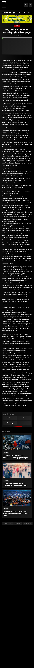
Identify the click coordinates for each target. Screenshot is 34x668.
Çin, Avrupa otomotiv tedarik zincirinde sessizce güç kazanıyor (15, 457)
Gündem (17, 25)
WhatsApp (10, 423)
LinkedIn (10, 418)
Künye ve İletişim (28, 523)
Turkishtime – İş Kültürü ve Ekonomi (16, 13)
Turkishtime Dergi (7, 523)
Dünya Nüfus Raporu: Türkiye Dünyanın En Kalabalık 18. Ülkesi (15, 484)
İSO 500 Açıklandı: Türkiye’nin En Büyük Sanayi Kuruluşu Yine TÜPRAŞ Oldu (16, 513)
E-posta (24, 423)
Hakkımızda (17, 523)
